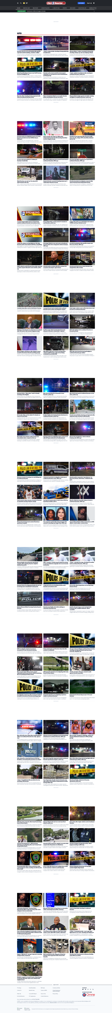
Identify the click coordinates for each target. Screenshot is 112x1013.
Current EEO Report (33, 993)
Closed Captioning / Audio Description (56, 991)
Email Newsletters (32, 987)
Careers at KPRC (44, 990)
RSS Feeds (43, 987)
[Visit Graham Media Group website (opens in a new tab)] (20, 1009)
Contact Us (19, 990)
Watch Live (26, 8)
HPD (19, 33)
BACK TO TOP (56, 984)
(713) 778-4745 (36, 999)
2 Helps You (56, 8)
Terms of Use (43, 993)
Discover (72, 8)
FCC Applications (32, 996)
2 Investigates (45, 8)
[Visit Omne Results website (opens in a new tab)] (88, 995)
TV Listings (19, 987)
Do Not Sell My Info (20, 996)
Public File (19, 993)
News (18, 8)
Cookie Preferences (44, 996)
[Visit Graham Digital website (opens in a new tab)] (27, 1009)
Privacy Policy (55, 993)
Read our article (53, 1002)
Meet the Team (32, 990)
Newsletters (93, 8)
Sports (65, 8)
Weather (35, 8)
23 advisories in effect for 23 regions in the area (36, 11)
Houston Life (82, 8)
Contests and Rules (56, 987)
